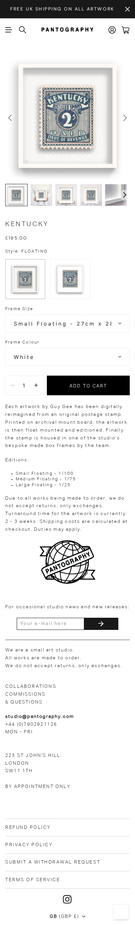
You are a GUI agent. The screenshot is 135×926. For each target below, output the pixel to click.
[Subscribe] (101, 624)
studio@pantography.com (39, 716)
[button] (16, 195)
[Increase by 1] (36, 385)
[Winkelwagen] (126, 30)
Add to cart (88, 385)
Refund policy (28, 827)
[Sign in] (112, 30)
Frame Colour (22, 342)
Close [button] (127, 9)
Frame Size (19, 309)
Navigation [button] (8, 30)
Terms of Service (32, 880)
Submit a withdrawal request (52, 862)
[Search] (23, 30)
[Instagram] (67, 899)
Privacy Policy (28, 845)
